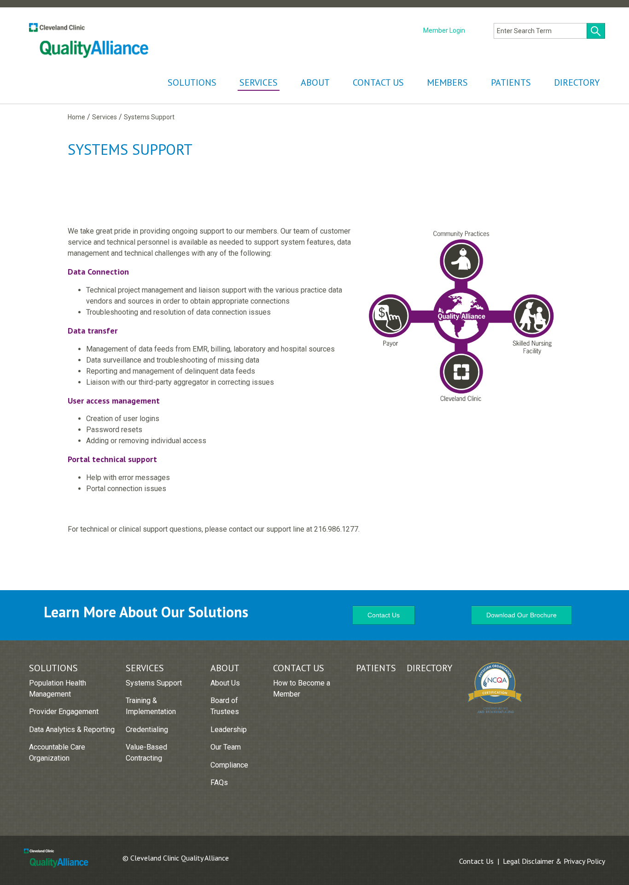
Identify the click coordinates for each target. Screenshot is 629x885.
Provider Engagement (64, 711)
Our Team (225, 747)
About (315, 82)
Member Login (444, 30)
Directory (577, 82)
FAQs (219, 782)
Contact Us (378, 82)
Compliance (229, 765)
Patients (511, 82)
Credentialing (147, 729)
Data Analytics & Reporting (72, 729)
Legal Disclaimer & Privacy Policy (554, 861)
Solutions (192, 82)
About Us (225, 683)
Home (76, 117)
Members (447, 82)
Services (258, 82)
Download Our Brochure (521, 615)
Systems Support (154, 683)
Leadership (228, 729)
